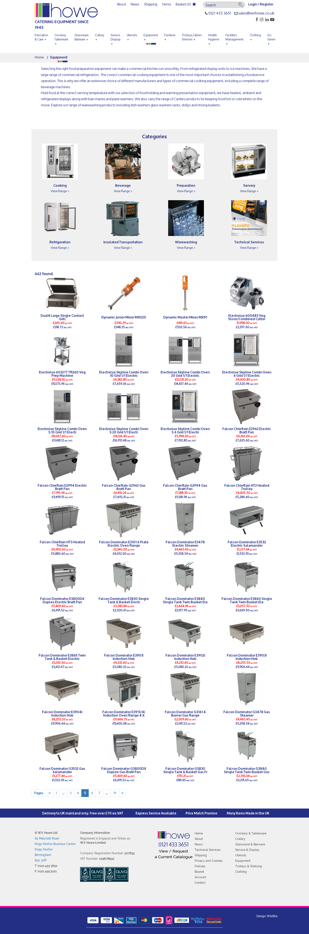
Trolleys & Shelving (248, 866)
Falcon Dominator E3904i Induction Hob (62, 713)
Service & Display (247, 849)
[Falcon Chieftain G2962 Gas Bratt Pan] (123, 463)
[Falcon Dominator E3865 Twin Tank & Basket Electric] (62, 633)
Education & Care (41, 37)
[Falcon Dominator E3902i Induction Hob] (185, 633)
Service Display (115, 37)
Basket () (183, 4)
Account (200, 877)
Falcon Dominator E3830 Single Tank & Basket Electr (124, 600)
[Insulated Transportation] (123, 218)
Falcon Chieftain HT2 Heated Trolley (246, 487)
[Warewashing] (186, 218)
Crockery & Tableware (250, 833)
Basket (199, 871)
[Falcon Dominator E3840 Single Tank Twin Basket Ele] (185, 576)
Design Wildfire (266, 916)
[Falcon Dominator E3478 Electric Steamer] (185, 520)
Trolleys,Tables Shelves (192, 37)
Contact (200, 882)
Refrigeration (59, 241)
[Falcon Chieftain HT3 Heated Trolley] (62, 520)
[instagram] (261, 19)
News (135, 4)
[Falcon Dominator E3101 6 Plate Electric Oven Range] (123, 520)
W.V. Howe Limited (93, 842)
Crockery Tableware (61, 37)
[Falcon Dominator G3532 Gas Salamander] (62, 746)
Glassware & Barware (250, 844)
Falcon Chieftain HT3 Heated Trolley (62, 543)
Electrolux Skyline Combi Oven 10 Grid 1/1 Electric (123, 373)
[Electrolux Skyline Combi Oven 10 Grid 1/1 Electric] (123, 350)
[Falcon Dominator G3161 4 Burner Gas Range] (185, 689)
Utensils (132, 35)
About (121, 4)
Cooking (60, 185)
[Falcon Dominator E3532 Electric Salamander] (246, 520)
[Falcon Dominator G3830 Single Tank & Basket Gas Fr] (185, 746)
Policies (200, 866)
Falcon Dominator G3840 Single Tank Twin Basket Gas (246, 770)
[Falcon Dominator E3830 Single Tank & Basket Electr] (123, 576)
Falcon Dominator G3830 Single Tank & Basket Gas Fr (185, 770)
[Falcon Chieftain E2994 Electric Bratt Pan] (62, 463)
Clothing (255, 35)
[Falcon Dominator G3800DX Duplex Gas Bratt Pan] (123, 746)
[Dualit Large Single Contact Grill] (62, 293)
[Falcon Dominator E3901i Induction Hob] (123, 633)
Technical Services (249, 241)
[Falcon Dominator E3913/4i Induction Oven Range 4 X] (123, 689)
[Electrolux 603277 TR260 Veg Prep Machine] (62, 350)
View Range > (60, 191)
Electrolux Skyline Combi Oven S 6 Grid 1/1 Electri (185, 430)
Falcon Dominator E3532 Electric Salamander (247, 543)
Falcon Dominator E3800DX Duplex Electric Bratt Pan (62, 600)
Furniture (170, 35)
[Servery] (249, 161)
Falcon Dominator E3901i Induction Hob (123, 657)
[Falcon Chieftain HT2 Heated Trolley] (246, 463)
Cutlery (99, 35)
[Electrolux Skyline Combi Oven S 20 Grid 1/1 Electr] (123, 406)
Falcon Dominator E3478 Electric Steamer (185, 543)
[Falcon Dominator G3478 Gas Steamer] (246, 689)
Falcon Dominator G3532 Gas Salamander (62, 770)
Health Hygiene (213, 37)
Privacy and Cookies (209, 860)
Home (39, 57)
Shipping (150, 4)
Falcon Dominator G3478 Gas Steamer (246, 713)
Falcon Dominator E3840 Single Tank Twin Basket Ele (185, 600)
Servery (249, 185)
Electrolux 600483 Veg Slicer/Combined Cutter (246, 317)
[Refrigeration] (60, 218)
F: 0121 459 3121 (46, 871)
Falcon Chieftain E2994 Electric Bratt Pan (62, 487)
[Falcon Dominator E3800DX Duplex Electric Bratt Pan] (62, 576)
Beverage (123, 185)
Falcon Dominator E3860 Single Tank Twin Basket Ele (247, 600)
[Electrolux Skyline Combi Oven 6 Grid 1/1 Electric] (246, 350)
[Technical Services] (249, 218)
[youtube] (271, 19)
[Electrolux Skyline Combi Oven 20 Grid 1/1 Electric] (185, 350)
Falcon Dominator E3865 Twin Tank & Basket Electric (62, 657)
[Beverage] (123, 161)
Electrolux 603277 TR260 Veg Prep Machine (62, 373)
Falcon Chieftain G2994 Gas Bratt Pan (185, 487)
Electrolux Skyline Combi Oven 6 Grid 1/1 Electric (246, 373)
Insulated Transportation (123, 241)
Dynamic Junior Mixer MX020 (123, 317)
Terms (166, 4)
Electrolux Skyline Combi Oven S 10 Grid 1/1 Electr (62, 430)
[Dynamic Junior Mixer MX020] (123, 293)
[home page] (173, 835)
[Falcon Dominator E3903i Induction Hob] (246, 633)
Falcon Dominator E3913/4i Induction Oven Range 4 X (123, 713)
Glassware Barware (82, 37)
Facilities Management (234, 37)
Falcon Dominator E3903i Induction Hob (247, 657)
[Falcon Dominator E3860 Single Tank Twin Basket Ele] (246, 576)
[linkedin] (266, 19)
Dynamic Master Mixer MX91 (185, 317)
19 (114, 792)
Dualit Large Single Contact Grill (62, 317)
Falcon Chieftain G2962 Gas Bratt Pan (123, 487)
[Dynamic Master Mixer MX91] (185, 293)
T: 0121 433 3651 (46, 865)
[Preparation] (186, 161)
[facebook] (255, 19)
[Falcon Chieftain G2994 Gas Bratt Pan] (185, 463)
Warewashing (186, 241)
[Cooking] (60, 161)
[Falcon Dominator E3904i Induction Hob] (62, 689)
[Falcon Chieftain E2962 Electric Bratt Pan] (246, 406)
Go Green (271, 37)
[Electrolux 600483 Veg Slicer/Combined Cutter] (246, 293)
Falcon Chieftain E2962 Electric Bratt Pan (246, 430)
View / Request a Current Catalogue (174, 854)
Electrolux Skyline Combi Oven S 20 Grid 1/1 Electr (123, 430)
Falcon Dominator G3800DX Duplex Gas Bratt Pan (123, 770)
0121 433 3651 (219, 13)
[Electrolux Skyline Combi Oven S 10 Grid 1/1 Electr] (62, 406)
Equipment (151, 35)
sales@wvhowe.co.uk (256, 13)
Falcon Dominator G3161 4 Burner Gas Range (185, 713)
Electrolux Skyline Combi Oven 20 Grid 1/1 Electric (185, 373)
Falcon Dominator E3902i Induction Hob (185, 657)
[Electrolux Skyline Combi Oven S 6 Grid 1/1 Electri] (185, 406)
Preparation (186, 185)
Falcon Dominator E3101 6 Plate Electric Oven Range (124, 543)
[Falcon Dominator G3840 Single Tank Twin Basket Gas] (246, 746)
